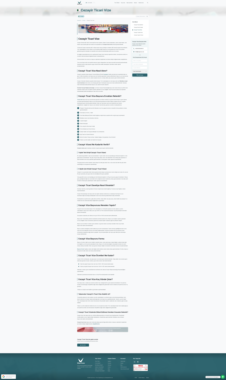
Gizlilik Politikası (142, 377)
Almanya (109, 365)
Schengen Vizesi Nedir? (100, 370)
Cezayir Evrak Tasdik (138, 27)
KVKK (136, 377)
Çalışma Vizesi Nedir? (99, 367)
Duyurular (123, 2)
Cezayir (83, 20)
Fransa (109, 367)
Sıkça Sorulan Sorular (125, 368)
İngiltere (109, 361)
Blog (121, 365)
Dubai (109, 370)
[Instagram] (134, 362)
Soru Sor (84, 345)
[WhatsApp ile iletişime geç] (223, 377)
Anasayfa (79, 20)
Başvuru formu (80, 249)
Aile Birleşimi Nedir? (99, 365)
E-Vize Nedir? (98, 363)
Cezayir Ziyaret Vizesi (138, 35)
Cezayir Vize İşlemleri (138, 24)
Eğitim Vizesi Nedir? (99, 368)
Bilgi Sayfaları (130, 2)
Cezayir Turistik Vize (138, 32)
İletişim (135, 2)
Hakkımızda (141, 2)
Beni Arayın (140, 75)
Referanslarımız (124, 367)
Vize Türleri (97, 361)
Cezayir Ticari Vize (138, 29)
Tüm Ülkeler (117, 2)
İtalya (109, 368)
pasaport (106, 74)
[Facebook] (138, 362)
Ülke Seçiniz (89, 2)
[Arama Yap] (147, 3)
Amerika (109, 363)
